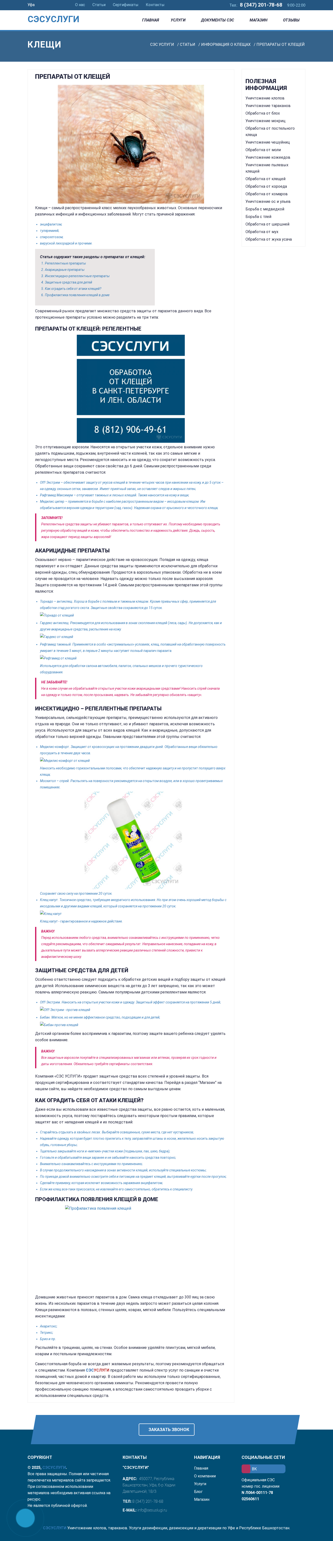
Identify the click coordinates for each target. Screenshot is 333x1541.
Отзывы (291, 20)
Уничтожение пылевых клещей (266, 168)
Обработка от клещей (265, 179)
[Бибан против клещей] (133, 1025)
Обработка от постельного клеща (270, 131)
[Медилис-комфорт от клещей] (133, 760)
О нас (80, 4)
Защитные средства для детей (68, 282)
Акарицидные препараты (65, 270)
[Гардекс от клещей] (133, 637)
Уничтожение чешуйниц (267, 142)
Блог (198, 1491)
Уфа (32, 4)
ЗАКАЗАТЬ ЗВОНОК (168, 1429)
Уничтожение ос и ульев (268, 201)
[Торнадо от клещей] (133, 615)
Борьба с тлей (258, 216)
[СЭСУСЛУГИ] (60, 12)
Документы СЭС (217, 20)
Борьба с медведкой (264, 209)
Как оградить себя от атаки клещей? (73, 289)
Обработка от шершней (267, 224)
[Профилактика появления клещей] (131, 1249)
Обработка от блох (262, 113)
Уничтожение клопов (264, 98)
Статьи (99, 4)
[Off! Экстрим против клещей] (133, 1010)
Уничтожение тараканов (268, 105)
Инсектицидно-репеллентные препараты (77, 276)
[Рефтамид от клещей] (133, 658)
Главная (150, 20)
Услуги (178, 20)
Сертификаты (125, 4)
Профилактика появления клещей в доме (77, 295)
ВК (254, 1469)
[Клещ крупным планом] (131, 144)
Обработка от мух (261, 231)
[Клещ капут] (133, 914)
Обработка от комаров (266, 194)
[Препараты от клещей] (131, 389)
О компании (205, 1476)
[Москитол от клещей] (133, 840)
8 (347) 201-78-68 (261, 5)
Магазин (258, 20)
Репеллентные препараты (65, 263)
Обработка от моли (263, 149)
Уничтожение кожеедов (267, 157)
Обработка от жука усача (268, 239)
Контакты (155, 4)
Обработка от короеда (266, 186)
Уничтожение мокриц (265, 120)
